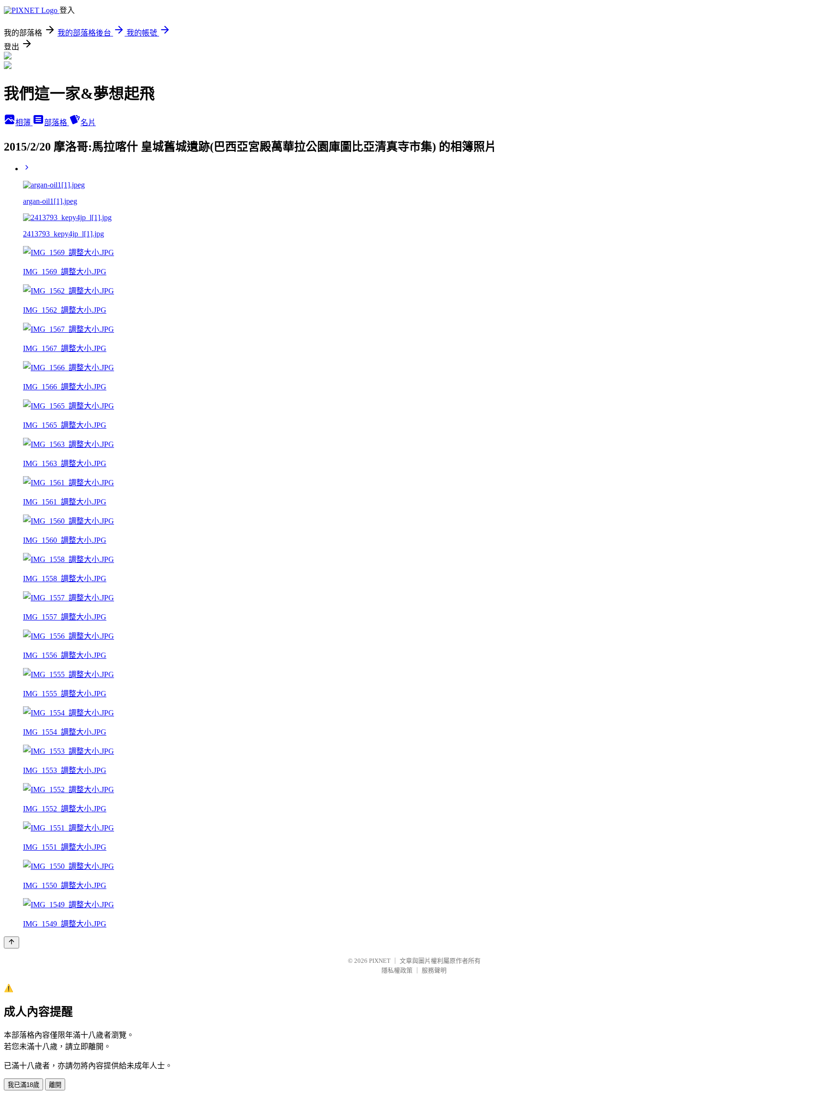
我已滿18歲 (23, 1084)
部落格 (56, 122)
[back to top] (11, 942)
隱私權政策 (397, 970)
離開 (55, 1084)
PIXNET (380, 960)
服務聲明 (434, 970)
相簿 (24, 122)
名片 (88, 122)
